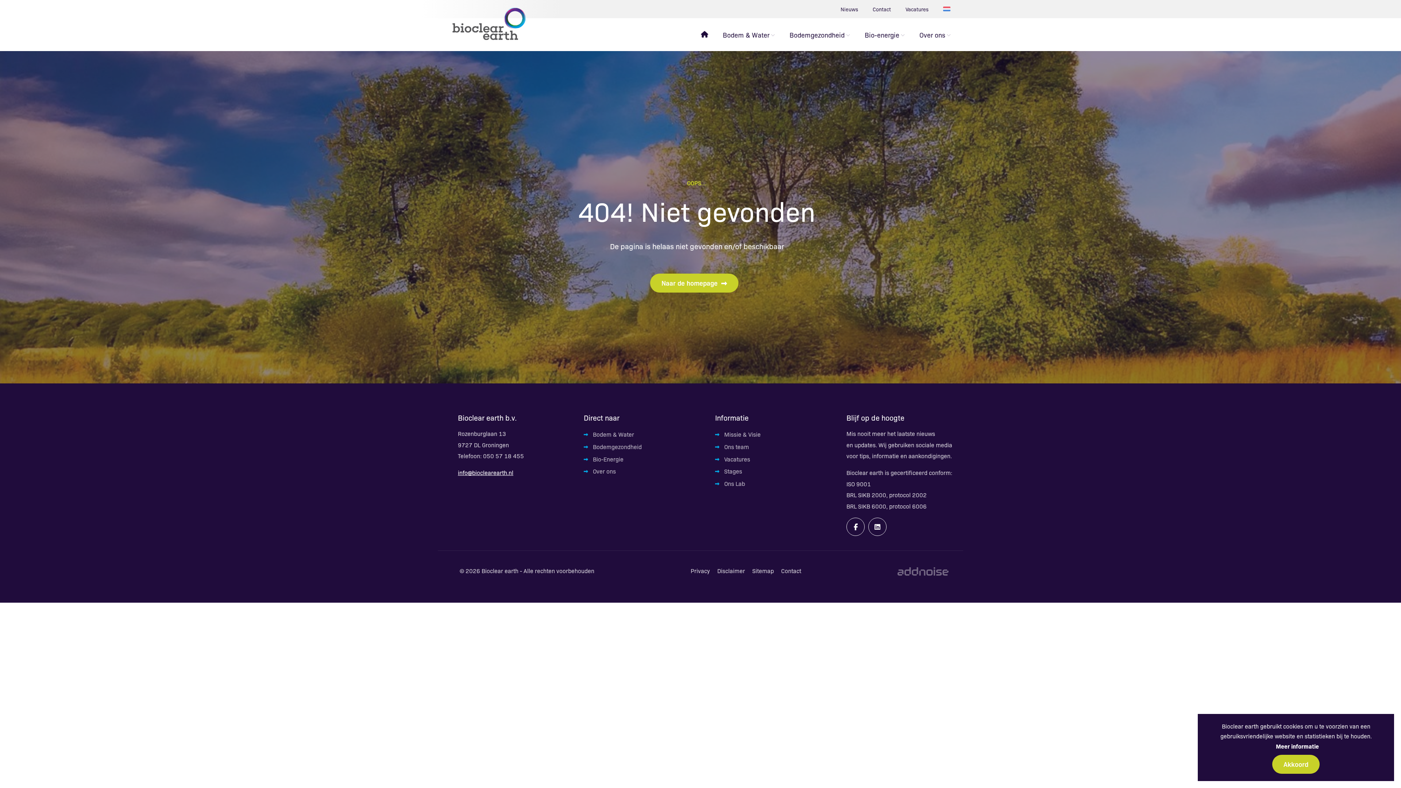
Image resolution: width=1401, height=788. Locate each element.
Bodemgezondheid (617, 447)
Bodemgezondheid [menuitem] (817, 34)
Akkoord (1296, 764)
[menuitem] (704, 34)
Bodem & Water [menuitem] (746, 34)
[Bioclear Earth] (488, 23)
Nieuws (849, 9)
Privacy (700, 571)
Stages (733, 471)
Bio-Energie (608, 459)
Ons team (736, 447)
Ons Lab (734, 483)
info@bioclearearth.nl (485, 472)
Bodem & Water (613, 434)
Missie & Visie (742, 434)
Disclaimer (731, 571)
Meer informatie (1297, 746)
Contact (882, 9)
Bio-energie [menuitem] (882, 34)
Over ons (604, 471)
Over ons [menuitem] (932, 34)
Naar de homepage (689, 282)
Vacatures (917, 9)
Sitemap (763, 571)
